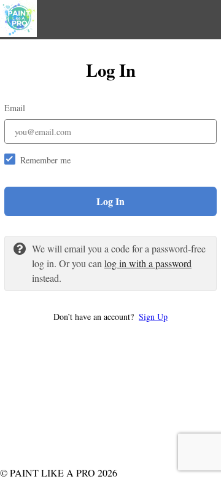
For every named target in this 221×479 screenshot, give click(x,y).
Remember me (45, 160)
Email (14, 108)
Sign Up (153, 316)
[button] (110, 316)
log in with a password (148, 263)
